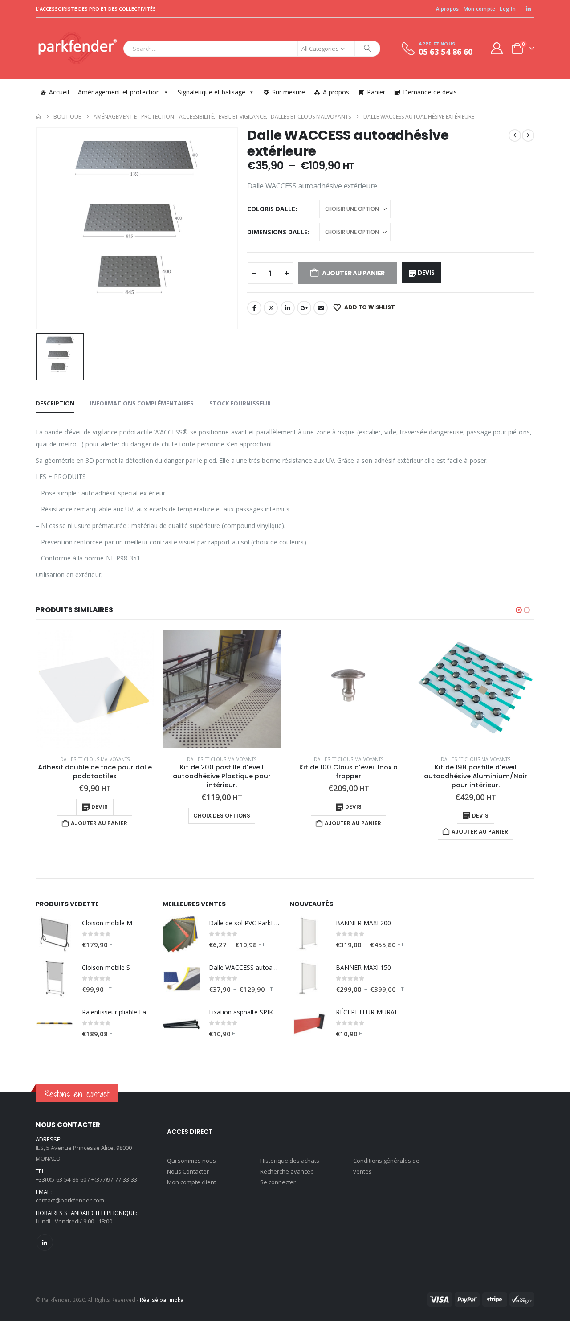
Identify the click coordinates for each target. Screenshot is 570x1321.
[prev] (515, 135)
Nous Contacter (188, 1171)
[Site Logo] (77, 48)
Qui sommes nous (191, 1161)
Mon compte (480, 8)
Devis (426, 272)
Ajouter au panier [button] (99, 823)
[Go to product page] (95, 689)
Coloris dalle (271, 208)
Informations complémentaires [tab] (142, 403)
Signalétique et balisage (211, 92)
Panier (376, 92)
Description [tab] (55, 403)
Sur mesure (288, 92)
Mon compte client (191, 1182)
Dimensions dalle (277, 232)
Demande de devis (430, 92)
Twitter (271, 308)
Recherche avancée (287, 1171)
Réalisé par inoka (161, 1299)
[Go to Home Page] (38, 116)
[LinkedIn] (528, 9)
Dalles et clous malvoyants (95, 759)
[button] (519, 610)
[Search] (367, 48)
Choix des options (221, 815)
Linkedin (45, 1242)
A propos (447, 8)
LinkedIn (288, 308)
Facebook (254, 308)
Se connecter (278, 1182)
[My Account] (497, 48)
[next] (528, 135)
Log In (508, 8)
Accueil (59, 92)
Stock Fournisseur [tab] (240, 403)
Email (321, 308)
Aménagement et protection (119, 92)
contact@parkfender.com (70, 1200)
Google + (304, 308)
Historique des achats (289, 1161)
